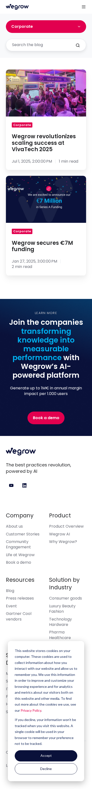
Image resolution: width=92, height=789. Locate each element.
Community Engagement (18, 544)
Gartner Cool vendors (18, 616)
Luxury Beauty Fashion (62, 608)
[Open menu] (83, 6)
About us (14, 526)
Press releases (20, 598)
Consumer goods (65, 598)
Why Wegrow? (63, 541)
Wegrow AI (59, 534)
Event (11, 606)
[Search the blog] (77, 45)
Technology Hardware (60, 621)
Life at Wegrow (20, 555)
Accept (46, 755)
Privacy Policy (31, 710)
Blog (10, 590)
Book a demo (46, 418)
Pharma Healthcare (60, 634)
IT (7, 689)
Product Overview (66, 526)
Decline (46, 769)
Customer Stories (22, 534)
